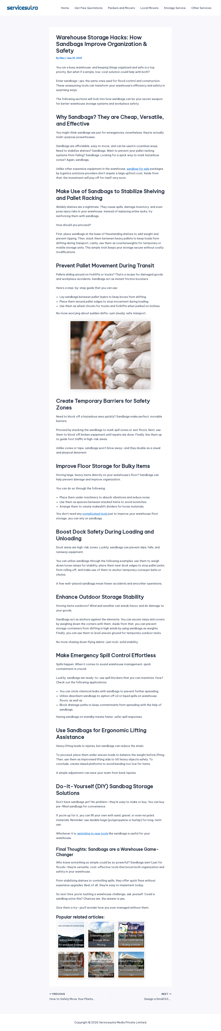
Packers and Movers (121, 8)
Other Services (201, 8)
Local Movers (149, 8)
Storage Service (175, 8)
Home (65, 8)
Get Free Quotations (88, 8)
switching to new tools (92, 833)
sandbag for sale (138, 168)
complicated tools (95, 513)
